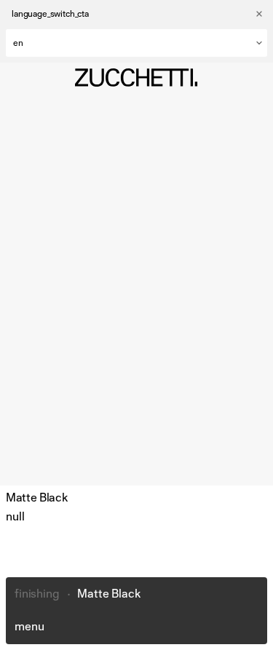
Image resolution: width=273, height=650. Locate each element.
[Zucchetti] (136, 77)
